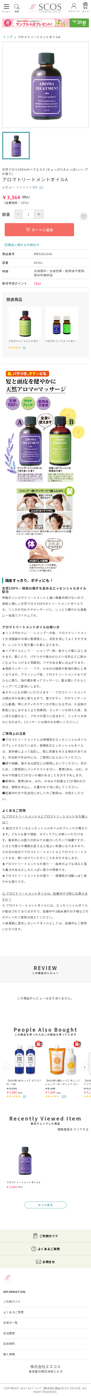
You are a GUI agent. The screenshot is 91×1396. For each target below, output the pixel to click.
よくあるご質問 (49, 1249)
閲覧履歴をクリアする (73, 1129)
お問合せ (49, 1262)
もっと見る (45, 1205)
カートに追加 (42, 229)
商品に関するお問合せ (23, 245)
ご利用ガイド (48, 1236)
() (41, 187)
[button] (6, 1067)
